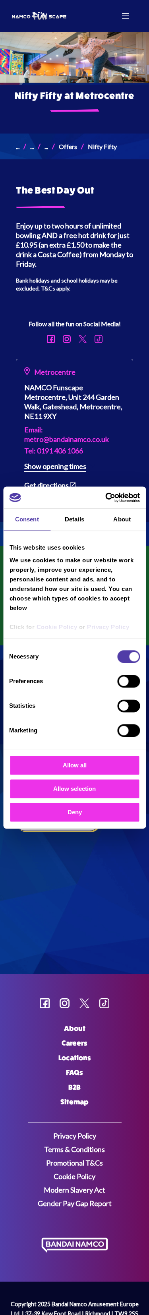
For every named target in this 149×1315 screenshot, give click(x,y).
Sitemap (74, 1102)
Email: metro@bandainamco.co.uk (66, 434)
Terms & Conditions (74, 1149)
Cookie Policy (56, 627)
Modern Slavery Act (74, 1189)
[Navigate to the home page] (43, 16)
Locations (74, 1058)
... (17, 146)
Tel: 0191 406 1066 (53, 450)
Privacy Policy (108, 627)
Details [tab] (74, 519)
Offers (68, 146)
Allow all (75, 765)
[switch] (128, 681)
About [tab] (122, 519)
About (74, 1028)
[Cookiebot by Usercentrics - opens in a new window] (106, 497)
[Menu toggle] (125, 16)
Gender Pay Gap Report (75, 1203)
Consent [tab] (27, 519)
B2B (74, 1087)
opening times (55, 466)
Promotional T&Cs (74, 1162)
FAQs (74, 1072)
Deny (75, 812)
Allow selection (74, 788)
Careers (74, 1043)
